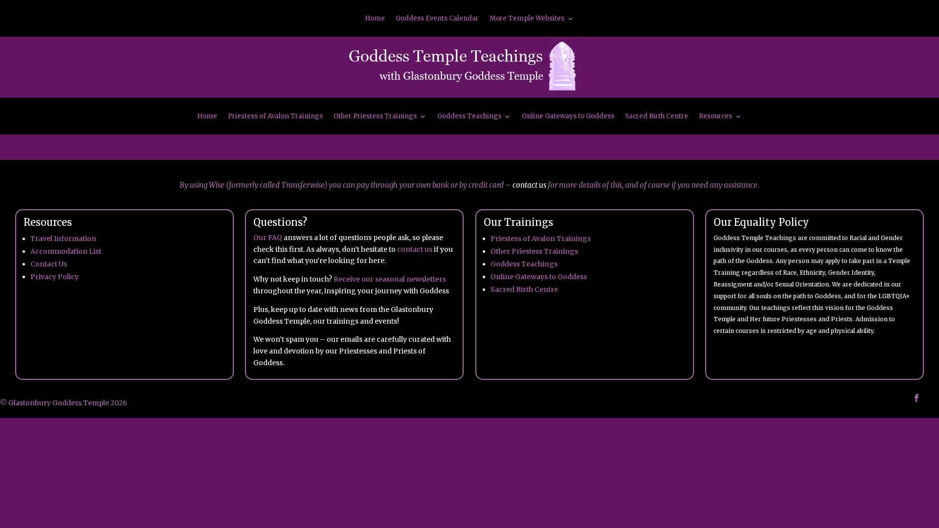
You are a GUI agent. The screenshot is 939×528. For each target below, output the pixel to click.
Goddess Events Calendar (437, 18)
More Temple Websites (527, 18)
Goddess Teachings (469, 116)
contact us (529, 185)
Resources (715, 116)
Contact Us (48, 264)
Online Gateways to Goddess (568, 116)
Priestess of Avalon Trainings (275, 116)
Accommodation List (65, 251)
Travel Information (63, 238)
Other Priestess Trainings (375, 116)
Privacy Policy (54, 276)
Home (375, 18)
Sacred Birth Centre (656, 116)
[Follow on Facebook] (916, 398)
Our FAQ (267, 237)
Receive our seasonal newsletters (390, 279)
